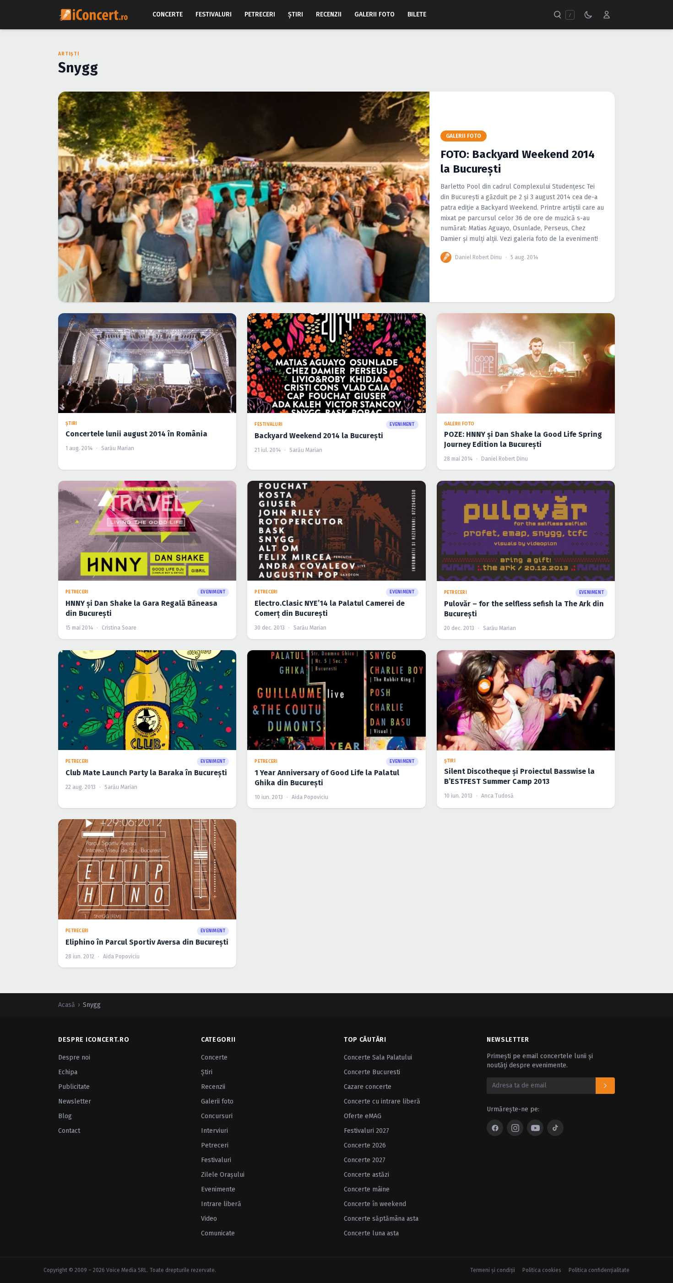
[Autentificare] (606, 14)
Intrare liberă (221, 1204)
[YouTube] (535, 1128)
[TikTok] (555, 1128)
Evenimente (218, 1189)
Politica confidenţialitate (599, 1270)
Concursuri (217, 1116)
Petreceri (259, 14)
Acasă (66, 1005)
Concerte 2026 (365, 1145)
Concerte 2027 (364, 1160)
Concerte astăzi (366, 1175)
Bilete (416, 14)
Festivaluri (213, 14)
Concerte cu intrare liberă (382, 1101)
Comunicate (218, 1233)
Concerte (167, 14)
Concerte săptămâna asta (381, 1219)
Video (209, 1219)
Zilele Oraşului (222, 1175)
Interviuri (214, 1131)
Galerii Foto (374, 14)
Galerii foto (217, 1101)
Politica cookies (541, 1270)
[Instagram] (515, 1128)
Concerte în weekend (375, 1204)
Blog (65, 1116)
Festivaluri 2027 (366, 1131)
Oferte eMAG (362, 1116)
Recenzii (329, 14)
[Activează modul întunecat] (588, 14)
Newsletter (74, 1101)
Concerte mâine (367, 1189)
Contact (69, 1131)
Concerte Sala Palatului (378, 1057)
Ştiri (295, 14)
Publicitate (74, 1087)
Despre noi (74, 1057)
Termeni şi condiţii (492, 1270)
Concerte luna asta (371, 1233)
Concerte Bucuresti (372, 1072)
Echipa (67, 1072)
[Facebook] (495, 1128)
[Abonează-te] (605, 1085)
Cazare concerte (367, 1087)
